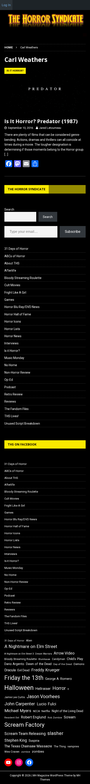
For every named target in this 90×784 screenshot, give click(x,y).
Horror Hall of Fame (17, 314)
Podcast (10, 387)
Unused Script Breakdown (22, 423)
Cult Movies (12, 285)
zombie (25, 751)
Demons (79, 664)
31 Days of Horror (16, 248)
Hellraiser (43, 689)
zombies (38, 751)
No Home (10, 365)
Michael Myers (17, 710)
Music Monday (14, 358)
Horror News (12, 336)
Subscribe (72, 232)
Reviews (10, 401)
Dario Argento (14, 664)
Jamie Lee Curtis (14, 697)
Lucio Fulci (46, 704)
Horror (59, 688)
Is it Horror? (12, 350)
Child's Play (75, 659)
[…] (6, 154)
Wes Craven (11, 751)
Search (9, 209)
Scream (70, 717)
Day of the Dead (62, 664)
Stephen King (15, 740)
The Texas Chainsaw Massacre (28, 746)
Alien (29, 640)
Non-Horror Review (17, 372)
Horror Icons (12, 321)
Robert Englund (33, 717)
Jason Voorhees (43, 696)
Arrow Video (64, 653)
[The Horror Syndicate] (45, 28)
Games (9, 299)
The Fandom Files (16, 409)
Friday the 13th (23, 677)
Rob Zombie (55, 717)
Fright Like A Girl (15, 292)
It (68, 689)
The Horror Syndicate (26, 189)
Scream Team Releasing (25, 733)
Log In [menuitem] (6, 5)
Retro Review (13, 394)
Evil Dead (23, 670)
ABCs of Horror (14, 256)
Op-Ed (8, 379)
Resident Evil (11, 717)
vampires (73, 746)
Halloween (19, 687)
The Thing (60, 746)
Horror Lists (12, 329)
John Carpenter (19, 703)
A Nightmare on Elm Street (30, 646)
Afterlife (10, 270)
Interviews (11, 343)
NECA (36, 711)
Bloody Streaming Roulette (23, 278)
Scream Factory (24, 724)
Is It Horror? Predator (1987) (41, 121)
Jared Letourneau (50, 127)
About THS (11, 263)
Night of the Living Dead (67, 711)
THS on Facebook (22, 444)
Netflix (46, 711)
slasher (55, 733)
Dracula (10, 670)
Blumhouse (44, 659)
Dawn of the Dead (39, 664)
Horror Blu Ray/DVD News (22, 307)
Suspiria (34, 740)
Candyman (58, 659)
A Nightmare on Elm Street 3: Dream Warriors (28, 653)
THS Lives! (11, 416)
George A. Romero (58, 679)
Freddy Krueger (45, 669)
